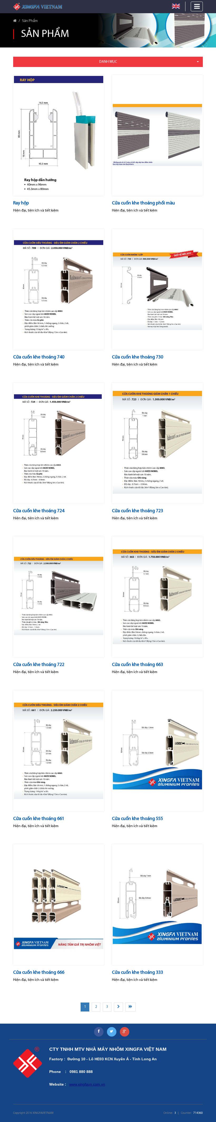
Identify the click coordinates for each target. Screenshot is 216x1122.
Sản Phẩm (30, 21)
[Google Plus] (124, 1032)
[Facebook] (99, 1032)
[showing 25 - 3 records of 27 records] (130, 1007)
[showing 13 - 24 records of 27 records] (118, 1007)
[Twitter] (111, 1032)
